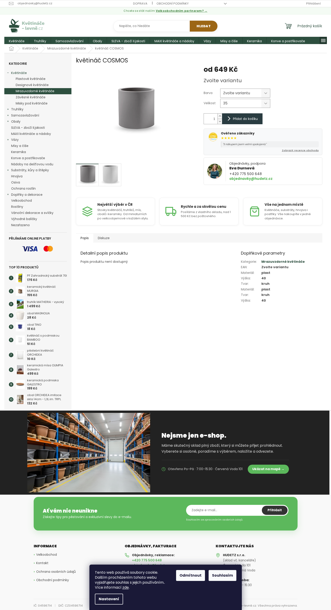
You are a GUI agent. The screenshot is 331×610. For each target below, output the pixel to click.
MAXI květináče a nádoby (31, 133)
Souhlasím (222, 575)
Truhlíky (17, 109)
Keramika (18, 152)
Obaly (15, 121)
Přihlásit (275, 510)
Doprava (140, 3)
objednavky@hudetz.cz (251, 178)
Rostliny (17, 206)
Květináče (19, 73)
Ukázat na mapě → (268, 469)
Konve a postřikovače (28, 158)
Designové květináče (32, 85)
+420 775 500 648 (245, 173)
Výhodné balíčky (24, 219)
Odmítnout (190, 575)
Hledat (204, 26)
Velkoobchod (21, 200)
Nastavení (109, 599)
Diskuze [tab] (104, 238)
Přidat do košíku (245, 119)
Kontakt (42, 563)
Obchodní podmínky (173, 3)
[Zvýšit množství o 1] (219, 116)
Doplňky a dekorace (27, 194)
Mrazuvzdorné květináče (35, 91)
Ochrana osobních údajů (56, 572)
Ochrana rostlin (23, 188)
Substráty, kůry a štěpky (30, 170)
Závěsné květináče (30, 97)
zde (125, 587)
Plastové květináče (30, 79)
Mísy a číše (19, 146)
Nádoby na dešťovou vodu (32, 164)
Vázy (15, 139)
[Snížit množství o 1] (219, 121)
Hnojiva (17, 176)
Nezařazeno (20, 225)
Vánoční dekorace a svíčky (32, 213)
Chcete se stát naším (165, 11)
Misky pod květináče (32, 103)
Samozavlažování (25, 115)
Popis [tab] (85, 238)
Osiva (15, 182)
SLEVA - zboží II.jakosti (28, 127)
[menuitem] (16, 41)
